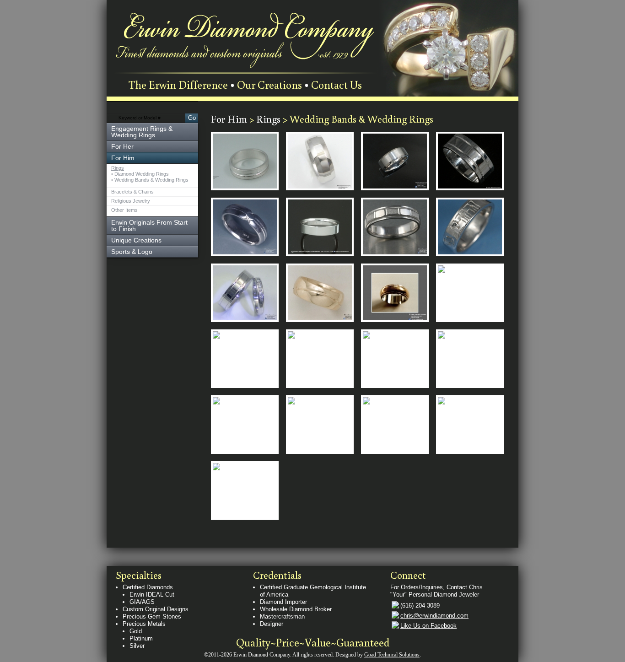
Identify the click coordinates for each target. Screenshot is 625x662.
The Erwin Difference (178, 84)
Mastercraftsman (282, 616)
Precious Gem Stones (152, 616)
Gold (135, 631)
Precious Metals (144, 623)
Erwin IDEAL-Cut (151, 594)
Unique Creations (136, 240)
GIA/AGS (142, 601)
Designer (271, 623)
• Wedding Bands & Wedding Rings (150, 180)
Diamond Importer (283, 601)
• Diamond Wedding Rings (140, 174)
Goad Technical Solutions (392, 654)
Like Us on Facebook (428, 625)
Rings (117, 168)
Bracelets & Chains (132, 191)
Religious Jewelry (130, 201)
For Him (230, 118)
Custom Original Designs (156, 609)
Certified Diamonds (148, 587)
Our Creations (269, 84)
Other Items (124, 210)
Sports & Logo (131, 251)
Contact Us (336, 84)
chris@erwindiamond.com (434, 615)
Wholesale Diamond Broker (296, 609)
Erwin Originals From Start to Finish (149, 225)
